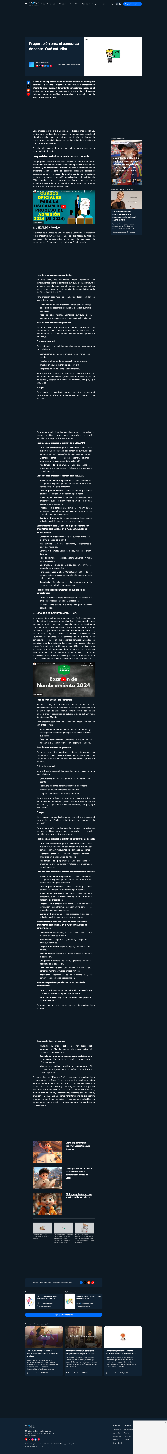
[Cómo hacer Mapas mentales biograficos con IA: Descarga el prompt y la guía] (126, 162)
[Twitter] (29, 1439)
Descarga (116, 143)
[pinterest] (50, 66)
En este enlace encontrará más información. (67, 242)
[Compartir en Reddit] (28, 90)
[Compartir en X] (28, 86)
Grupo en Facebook (45, 1444)
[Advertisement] (83, 21)
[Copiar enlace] (28, 94)
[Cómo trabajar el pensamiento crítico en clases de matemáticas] (123, 1337)
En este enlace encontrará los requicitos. (73, 658)
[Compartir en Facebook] (28, 82)
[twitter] (40, 66)
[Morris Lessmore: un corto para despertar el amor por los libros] (83, 1337)
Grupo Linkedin (73, 1444)
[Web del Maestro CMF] (31, 64)
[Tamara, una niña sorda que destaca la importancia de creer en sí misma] (44, 1337)
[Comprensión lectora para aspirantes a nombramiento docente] (42, 1228)
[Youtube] (26, 1439)
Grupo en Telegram (30, 1444)
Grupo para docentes (132, 4)
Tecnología (125, 146)
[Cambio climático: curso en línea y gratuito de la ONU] (70, 1301)
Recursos (116, 146)
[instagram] (42, 66)
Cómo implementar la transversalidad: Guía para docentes (78, 1145)
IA (123, 143)
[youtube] (37, 66)
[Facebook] (35, 1439)
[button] (26, 4)
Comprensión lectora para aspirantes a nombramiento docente (41, 1236)
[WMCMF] (38, 1439)
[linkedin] (45, 66)
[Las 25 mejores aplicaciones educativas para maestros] (30, 1301)
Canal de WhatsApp (60, 1444)
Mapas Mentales (131, 143)
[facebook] (48, 66)
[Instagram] (32, 1439)
